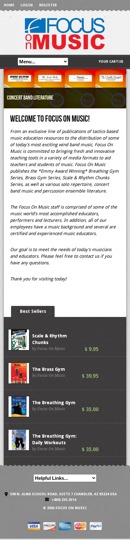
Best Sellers (33, 311)
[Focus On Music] (65, 33)
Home (9, 5)
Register (48, 5)
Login (27, 5)
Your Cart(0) (111, 62)
